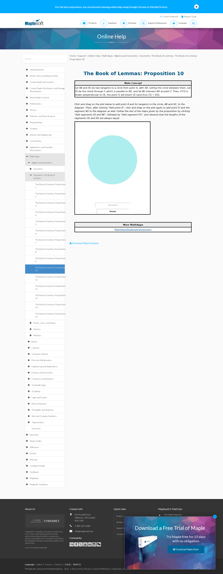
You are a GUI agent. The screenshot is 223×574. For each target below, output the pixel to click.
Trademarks (117, 569)
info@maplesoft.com (84, 531)
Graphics (34, 128)
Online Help (94, 55)
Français (48, 564)
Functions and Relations (43, 379)
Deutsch (58, 564)
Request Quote (190, 16)
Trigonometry (38, 422)
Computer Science (40, 354)
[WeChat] (99, 544)
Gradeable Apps (39, 385)
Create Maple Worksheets (42, 82)
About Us (30, 508)
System (33, 453)
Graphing (36, 391)
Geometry (38, 169)
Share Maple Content (39, 97)
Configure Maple (37, 465)
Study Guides (36, 441)
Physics (33, 110)
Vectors (37, 329)
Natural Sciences (39, 403)
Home (72, 55)
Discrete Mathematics (42, 360)
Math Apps (35, 156)
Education (34, 434)
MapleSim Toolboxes (39, 484)
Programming (36, 122)
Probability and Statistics (43, 410)
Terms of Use (77, 569)
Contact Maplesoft (170, 16)
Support (82, 55)
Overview (36, 428)
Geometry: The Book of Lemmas (156, 55)
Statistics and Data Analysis (42, 116)
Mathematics (36, 103)
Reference (34, 447)
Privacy (88, 569)
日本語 (68, 564)
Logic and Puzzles (39, 397)
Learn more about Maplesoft (36, 547)
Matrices (37, 335)
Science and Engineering (40, 134)
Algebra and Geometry (42, 162)
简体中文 (77, 564)
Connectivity (35, 141)
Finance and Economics (42, 372)
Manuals (34, 459)
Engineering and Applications (44, 366)
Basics (34, 341)
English (39, 564)
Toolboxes (34, 472)
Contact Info (76, 508)
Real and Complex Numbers (44, 416)
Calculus (35, 347)
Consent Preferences (101, 569)
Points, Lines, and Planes (44, 323)
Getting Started (37, 69)
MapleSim (34, 478)
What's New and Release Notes (44, 76)
